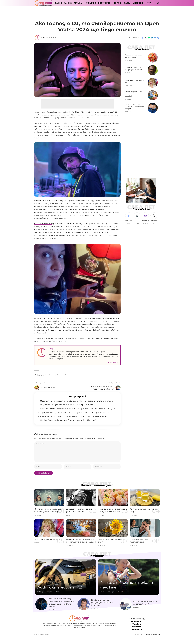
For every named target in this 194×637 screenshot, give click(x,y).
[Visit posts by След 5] (37, 38)
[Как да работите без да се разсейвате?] (126, 604)
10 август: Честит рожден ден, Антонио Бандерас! (102, 602)
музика (56, 375)
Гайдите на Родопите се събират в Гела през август (66, 405)
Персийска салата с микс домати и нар (135, 56)
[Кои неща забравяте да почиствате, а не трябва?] (153, 95)
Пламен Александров (107, 592)
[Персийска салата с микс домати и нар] (153, 57)
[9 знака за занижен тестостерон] (145, 528)
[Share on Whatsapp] (148, 37)
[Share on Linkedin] (152, 37)
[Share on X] (145, 37)
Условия (136, 624)
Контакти (136, 621)
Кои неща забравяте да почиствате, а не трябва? (134, 94)
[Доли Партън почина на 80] (153, 83)
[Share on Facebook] (142, 37)
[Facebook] (129, 218)
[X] (137, 218)
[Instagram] (145, 218)
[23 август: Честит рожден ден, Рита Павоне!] (81, 497)
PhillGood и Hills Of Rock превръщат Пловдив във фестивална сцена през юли (78, 408)
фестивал (63, 375)
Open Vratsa (48, 375)
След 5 (43, 37)
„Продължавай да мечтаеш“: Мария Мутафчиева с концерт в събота (74, 412)
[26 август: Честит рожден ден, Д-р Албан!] (153, 70)
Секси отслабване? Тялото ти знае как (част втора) (135, 106)
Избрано (97, 555)
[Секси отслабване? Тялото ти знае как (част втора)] (153, 108)
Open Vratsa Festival (43, 224)
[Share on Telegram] (155, 37)
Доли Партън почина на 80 (47, 539)
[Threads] (154, 218)
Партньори (136, 629)
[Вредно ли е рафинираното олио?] (113, 528)
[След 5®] (43, 3)
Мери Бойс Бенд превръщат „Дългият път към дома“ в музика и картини (76, 401)
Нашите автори (136, 619)
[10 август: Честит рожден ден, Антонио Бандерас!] (83, 604)
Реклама (136, 627)
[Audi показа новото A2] (65, 577)
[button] (158, 3)
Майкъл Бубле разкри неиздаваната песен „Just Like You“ (68, 420)
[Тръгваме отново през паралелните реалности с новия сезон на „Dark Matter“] (41, 604)
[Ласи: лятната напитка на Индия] (145, 497)
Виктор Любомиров (44, 592)
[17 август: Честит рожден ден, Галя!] (128, 577)
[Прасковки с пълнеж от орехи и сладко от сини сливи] (113, 497)
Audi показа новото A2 (59, 587)
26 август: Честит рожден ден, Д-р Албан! (134, 69)
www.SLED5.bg (113, 362)
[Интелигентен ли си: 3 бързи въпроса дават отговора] (49, 497)
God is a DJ (86, 112)
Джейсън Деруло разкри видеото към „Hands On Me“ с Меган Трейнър (74, 416)
